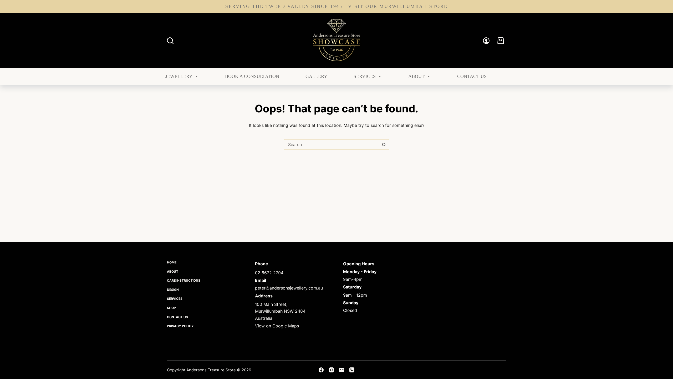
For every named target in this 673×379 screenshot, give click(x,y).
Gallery (316, 76)
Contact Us (472, 76)
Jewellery (178, 76)
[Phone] (351, 369)
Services (365, 76)
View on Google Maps (277, 325)
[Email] (341, 369)
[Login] (486, 40)
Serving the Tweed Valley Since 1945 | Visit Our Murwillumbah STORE (336, 6)
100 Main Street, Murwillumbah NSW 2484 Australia (280, 311)
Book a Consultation (252, 76)
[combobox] (331, 144)
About (416, 76)
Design (173, 290)
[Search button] (384, 144)
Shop (171, 308)
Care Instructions (183, 280)
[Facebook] (321, 369)
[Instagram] (331, 369)
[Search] (170, 40)
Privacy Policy (180, 326)
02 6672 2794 (269, 272)
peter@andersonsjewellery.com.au (289, 288)
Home (171, 262)
